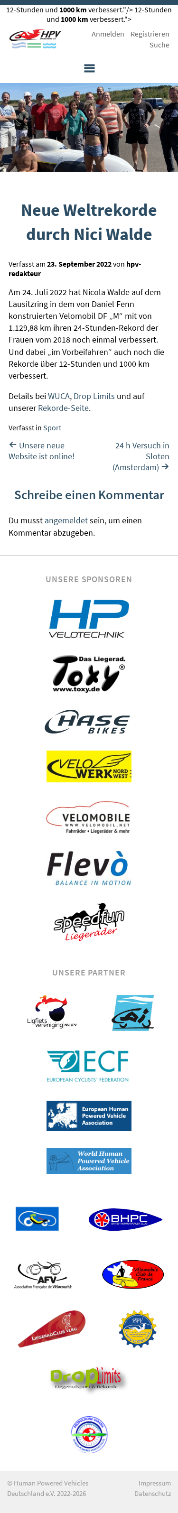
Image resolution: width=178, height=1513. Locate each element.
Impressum (155, 1482)
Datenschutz (152, 1493)
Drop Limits (94, 395)
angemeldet (66, 520)
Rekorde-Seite (63, 407)
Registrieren (150, 33)
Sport (52, 427)
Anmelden (108, 33)
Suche (159, 44)
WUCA (59, 395)
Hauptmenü (89, 68)
